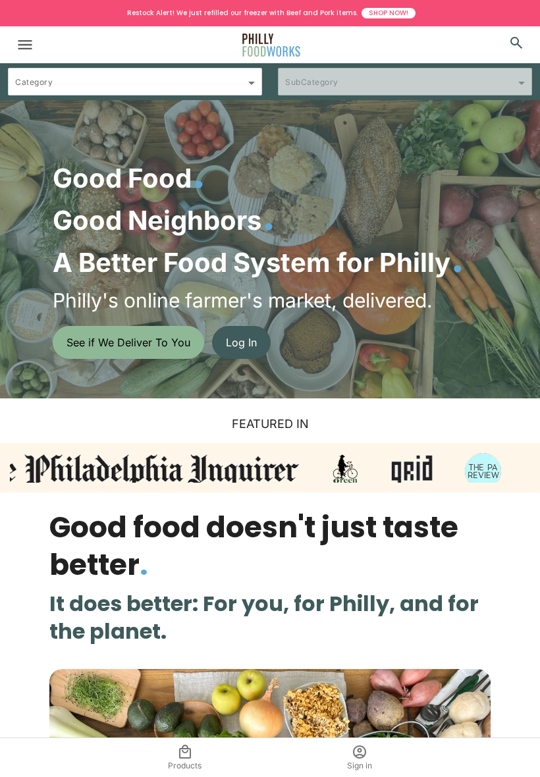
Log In (241, 342)
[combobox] (135, 87)
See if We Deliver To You (128, 342)
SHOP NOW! (388, 13)
